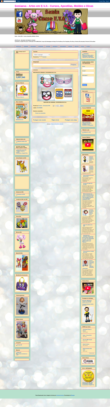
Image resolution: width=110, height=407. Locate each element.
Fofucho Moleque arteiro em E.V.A (91, 158)
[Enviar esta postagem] (53, 105)
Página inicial (55, 120)
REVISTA (76, 46)
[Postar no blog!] (58, 106)
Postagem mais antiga (71, 120)
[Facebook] (87, 97)
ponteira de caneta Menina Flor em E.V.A (91, 212)
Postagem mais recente (39, 120)
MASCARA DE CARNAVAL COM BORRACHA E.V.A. (44, 72)
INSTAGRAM (33, 46)
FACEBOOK (40, 46)
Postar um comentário (40, 113)
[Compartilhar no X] (59, 106)
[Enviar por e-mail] (56, 106)
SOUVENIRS (39, 107)
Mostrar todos (91, 353)
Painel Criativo (86, 344)
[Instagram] (88, 101)
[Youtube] (90, 97)
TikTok (82, 46)
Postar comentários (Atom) (57, 124)
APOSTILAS (18, 46)
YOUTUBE (48, 46)
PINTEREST (55, 46)
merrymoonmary (60, 395)
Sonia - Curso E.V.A (87, 335)
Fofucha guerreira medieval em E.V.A (91, 168)
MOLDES (70, 46)
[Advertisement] (21, 129)
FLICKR (88, 46)
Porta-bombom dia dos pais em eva (88, 176)
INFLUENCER (63, 46)
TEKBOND (26, 46)
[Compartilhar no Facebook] (61, 106)
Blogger (72, 395)
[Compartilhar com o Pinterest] (63, 106)
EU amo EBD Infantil (87, 339)
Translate (44, 56)
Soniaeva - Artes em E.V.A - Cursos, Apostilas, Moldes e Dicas (54, 5)
